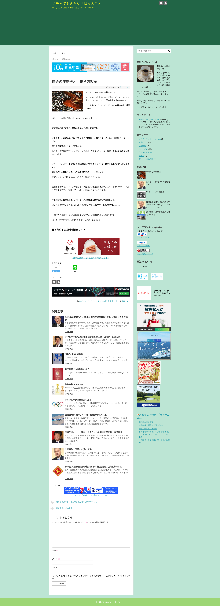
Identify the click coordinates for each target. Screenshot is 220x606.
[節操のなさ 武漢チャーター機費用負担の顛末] (58, 419)
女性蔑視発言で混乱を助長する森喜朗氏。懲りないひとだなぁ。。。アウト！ (158, 204)
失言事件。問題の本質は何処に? (80, 449)
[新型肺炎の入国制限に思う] (58, 374)
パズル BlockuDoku (74, 354)
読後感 (141, 156)
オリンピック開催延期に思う (78, 400)
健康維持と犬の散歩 (64, 508)
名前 (55, 550)
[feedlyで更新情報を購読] (161, 3)
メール (56, 559)
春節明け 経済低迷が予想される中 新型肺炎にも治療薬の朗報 (93, 466)
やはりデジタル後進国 (155, 192)
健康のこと (143, 142)
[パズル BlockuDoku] (58, 358)
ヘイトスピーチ (85, 301)
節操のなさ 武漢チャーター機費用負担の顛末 (86, 415)
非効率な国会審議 (153, 172)
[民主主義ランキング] (58, 389)
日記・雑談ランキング (145, 254)
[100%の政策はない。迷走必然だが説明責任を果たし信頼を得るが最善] (58, 321)
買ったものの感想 (146, 159)
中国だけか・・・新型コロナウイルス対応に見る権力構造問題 (93, 432)
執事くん (125, 301)
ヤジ (95, 301)
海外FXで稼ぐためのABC (149, 120)
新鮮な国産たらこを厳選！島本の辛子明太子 (91, 258)
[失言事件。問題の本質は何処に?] (58, 454)
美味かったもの (145, 152)
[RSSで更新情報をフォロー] (165, 3)
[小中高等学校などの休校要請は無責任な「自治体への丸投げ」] (58, 341)
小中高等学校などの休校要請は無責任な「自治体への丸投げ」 (93, 337)
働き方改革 (102, 301)
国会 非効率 (112, 301)
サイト (55, 567)
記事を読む (69, 332)
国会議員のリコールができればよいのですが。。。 (77, 502)
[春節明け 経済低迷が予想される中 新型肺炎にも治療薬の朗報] (58, 471)
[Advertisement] (110, 29)
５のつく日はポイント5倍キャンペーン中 (91, 495)
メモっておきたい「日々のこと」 (78, 3)
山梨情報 (142, 146)
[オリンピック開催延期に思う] (58, 404)
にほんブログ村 (143, 237)
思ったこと (124, 87)
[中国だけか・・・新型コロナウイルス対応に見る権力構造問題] (58, 437)
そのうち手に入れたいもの (150, 139)
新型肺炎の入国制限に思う (77, 369)
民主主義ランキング (74, 384)
